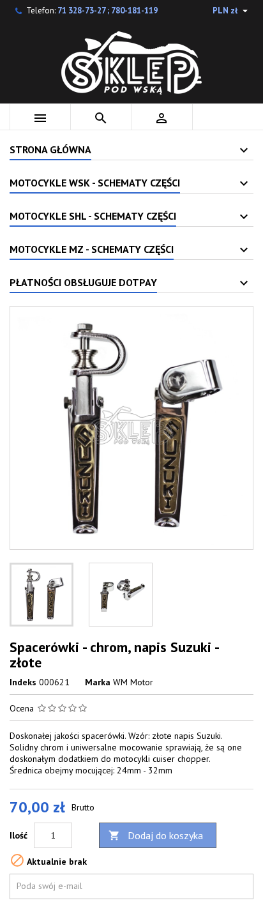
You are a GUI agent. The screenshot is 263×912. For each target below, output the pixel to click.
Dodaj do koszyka (156, 835)
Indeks (23, 682)
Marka (97, 682)
